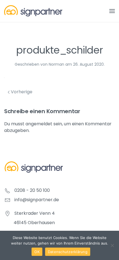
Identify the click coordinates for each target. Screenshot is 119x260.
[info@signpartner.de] (7, 200)
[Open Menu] (112, 11)
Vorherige (21, 92)
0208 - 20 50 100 (32, 190)
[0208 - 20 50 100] (7, 190)
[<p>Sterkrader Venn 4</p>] (7, 213)
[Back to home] (33, 11)
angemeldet (38, 124)
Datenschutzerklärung (67, 252)
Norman (56, 64)
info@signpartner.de (36, 200)
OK (37, 252)
